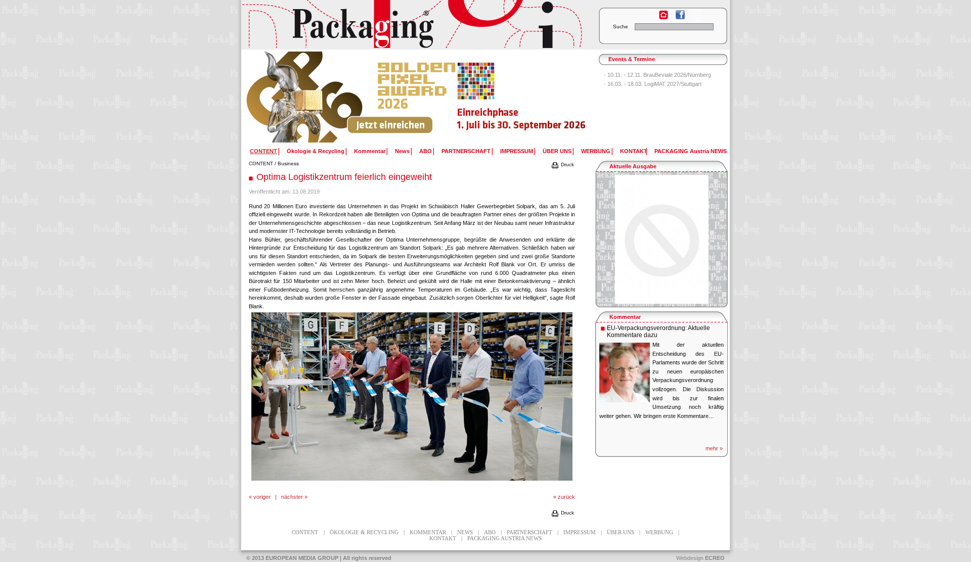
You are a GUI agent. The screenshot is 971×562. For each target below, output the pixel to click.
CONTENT (261, 163)
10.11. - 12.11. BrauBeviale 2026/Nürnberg (659, 75)
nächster (292, 497)
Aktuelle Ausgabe (632, 166)
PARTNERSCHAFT (466, 151)
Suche (620, 26)
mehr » (714, 448)
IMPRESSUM (516, 151)
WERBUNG (595, 151)
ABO (425, 151)
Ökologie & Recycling (315, 151)
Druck (566, 164)
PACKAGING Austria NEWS (690, 151)
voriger (262, 497)
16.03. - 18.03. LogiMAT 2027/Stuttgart (654, 84)
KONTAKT (633, 151)
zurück (566, 497)
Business (288, 163)
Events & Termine (631, 59)
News (402, 151)
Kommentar (369, 151)
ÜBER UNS (557, 151)
